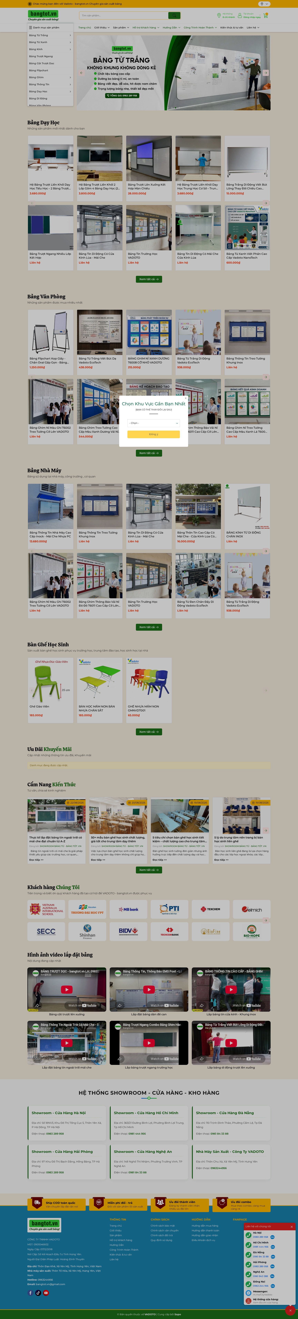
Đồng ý (153, 434)
